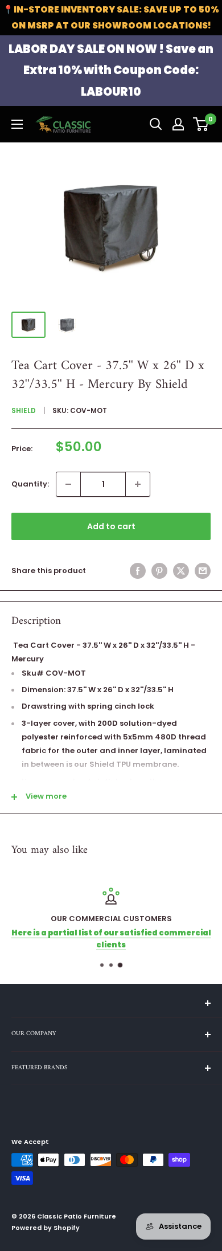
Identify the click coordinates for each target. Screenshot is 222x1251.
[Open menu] (17, 124)
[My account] (178, 124)
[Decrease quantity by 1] (68, 484)
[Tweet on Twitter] (181, 571)
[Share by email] (203, 571)
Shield (23, 410)
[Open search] (156, 124)
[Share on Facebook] (138, 571)
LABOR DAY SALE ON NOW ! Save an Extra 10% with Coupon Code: (111, 70)
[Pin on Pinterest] (159, 571)
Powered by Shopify (45, 1227)
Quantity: (30, 484)
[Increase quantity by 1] (138, 484)
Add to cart (111, 526)
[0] (201, 124)
